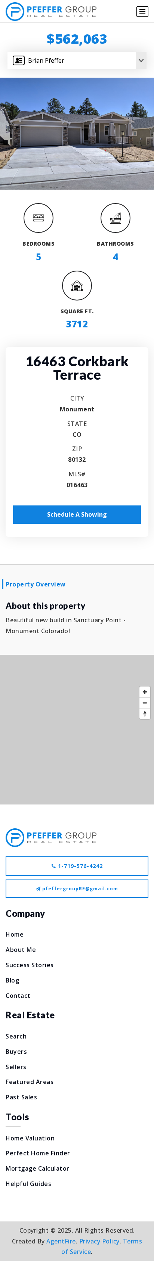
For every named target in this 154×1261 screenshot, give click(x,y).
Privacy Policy (99, 1241)
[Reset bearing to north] (144, 713)
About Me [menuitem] (21, 950)
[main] (77, 413)
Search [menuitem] (16, 1036)
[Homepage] (51, 11)
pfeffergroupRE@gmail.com (80, 888)
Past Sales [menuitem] (21, 1097)
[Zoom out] (144, 702)
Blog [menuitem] (12, 980)
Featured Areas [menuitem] (29, 1082)
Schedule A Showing (77, 514)
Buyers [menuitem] (16, 1051)
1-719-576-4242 (79, 865)
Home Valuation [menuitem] (30, 1138)
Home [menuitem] (15, 934)
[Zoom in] (144, 691)
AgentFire (61, 1241)
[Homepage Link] (51, 837)
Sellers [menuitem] (16, 1067)
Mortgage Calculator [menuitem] (38, 1168)
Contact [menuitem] (18, 995)
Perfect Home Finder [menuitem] (38, 1153)
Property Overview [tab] (36, 584)
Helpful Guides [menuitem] (28, 1184)
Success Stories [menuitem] (30, 965)
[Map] (77, 729)
